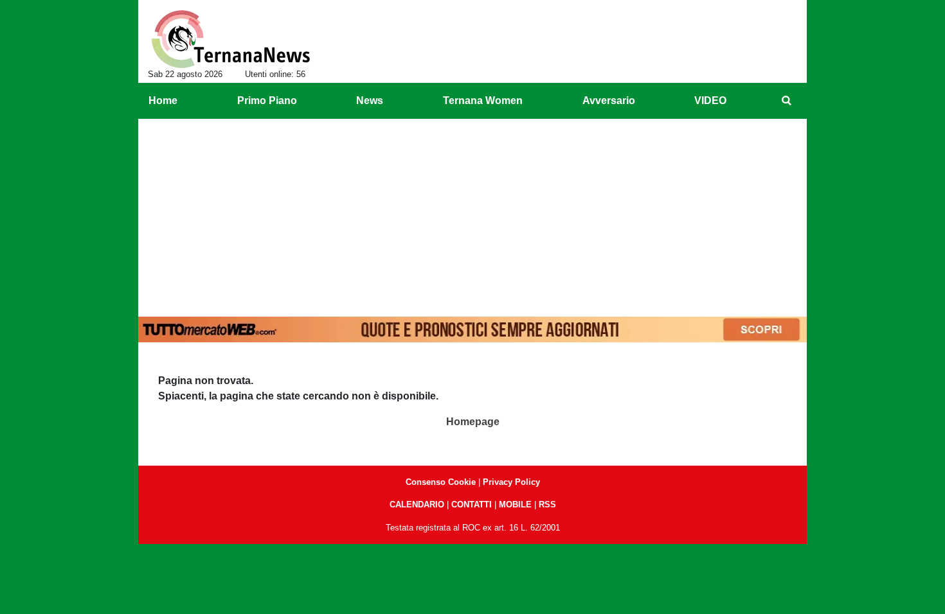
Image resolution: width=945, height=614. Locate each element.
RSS (547, 504)
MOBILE (515, 504)
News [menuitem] (369, 100)
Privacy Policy (511, 482)
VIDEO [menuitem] (710, 100)
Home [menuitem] (162, 100)
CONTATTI (471, 504)
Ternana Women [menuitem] (483, 100)
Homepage (473, 421)
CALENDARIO (417, 504)
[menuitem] (786, 101)
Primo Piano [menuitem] (267, 100)
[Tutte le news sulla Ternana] (230, 39)
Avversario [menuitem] (608, 100)
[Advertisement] (472, 215)
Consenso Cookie (441, 482)
